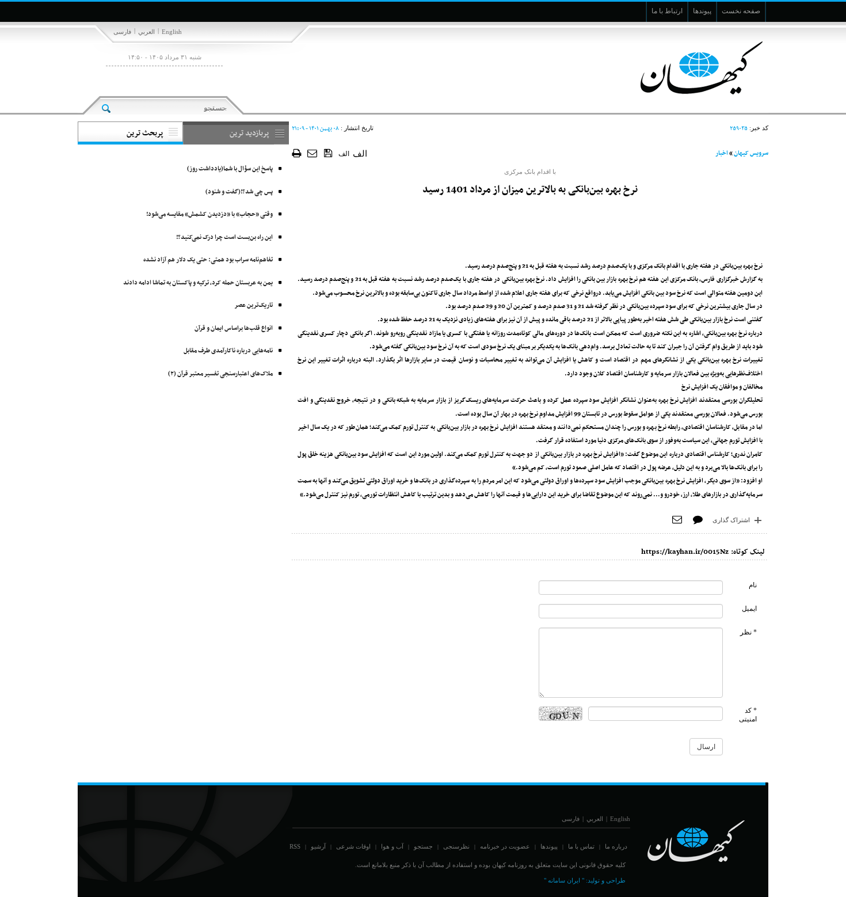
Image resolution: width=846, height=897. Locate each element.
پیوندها (549, 846)
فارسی (122, 31)
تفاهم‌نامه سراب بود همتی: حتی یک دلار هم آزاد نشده (208, 259)
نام (753, 585)
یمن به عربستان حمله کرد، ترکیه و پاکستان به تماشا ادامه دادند (198, 283)
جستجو (423, 846)
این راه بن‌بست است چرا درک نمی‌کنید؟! (224, 237)
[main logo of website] (692, 67)
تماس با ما (581, 846)
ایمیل (749, 609)
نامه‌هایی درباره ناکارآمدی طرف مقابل (228, 350)
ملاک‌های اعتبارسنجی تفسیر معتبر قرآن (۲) (220, 373)
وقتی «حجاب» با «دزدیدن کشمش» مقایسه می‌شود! (209, 214)
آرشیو (318, 846)
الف (343, 154)
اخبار (721, 153)
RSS (294, 846)
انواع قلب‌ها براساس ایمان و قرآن (234, 328)
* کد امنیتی (748, 714)
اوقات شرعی (353, 846)
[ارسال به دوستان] (312, 153)
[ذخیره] (328, 152)
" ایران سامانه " (564, 880)
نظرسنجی (456, 846)
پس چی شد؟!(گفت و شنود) (239, 192)
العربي (146, 31)
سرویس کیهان (751, 153)
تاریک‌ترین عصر (253, 305)
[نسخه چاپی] (297, 153)
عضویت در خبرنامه (505, 846)
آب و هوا (392, 846)
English (172, 31)
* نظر (748, 632)
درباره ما (616, 846)
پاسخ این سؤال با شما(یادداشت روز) (230, 169)
